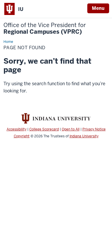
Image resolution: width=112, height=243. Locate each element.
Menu (98, 8)
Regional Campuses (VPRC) (44, 28)
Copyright (22, 136)
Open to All (71, 129)
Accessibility (16, 129)
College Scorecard (44, 129)
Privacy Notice (94, 129)
